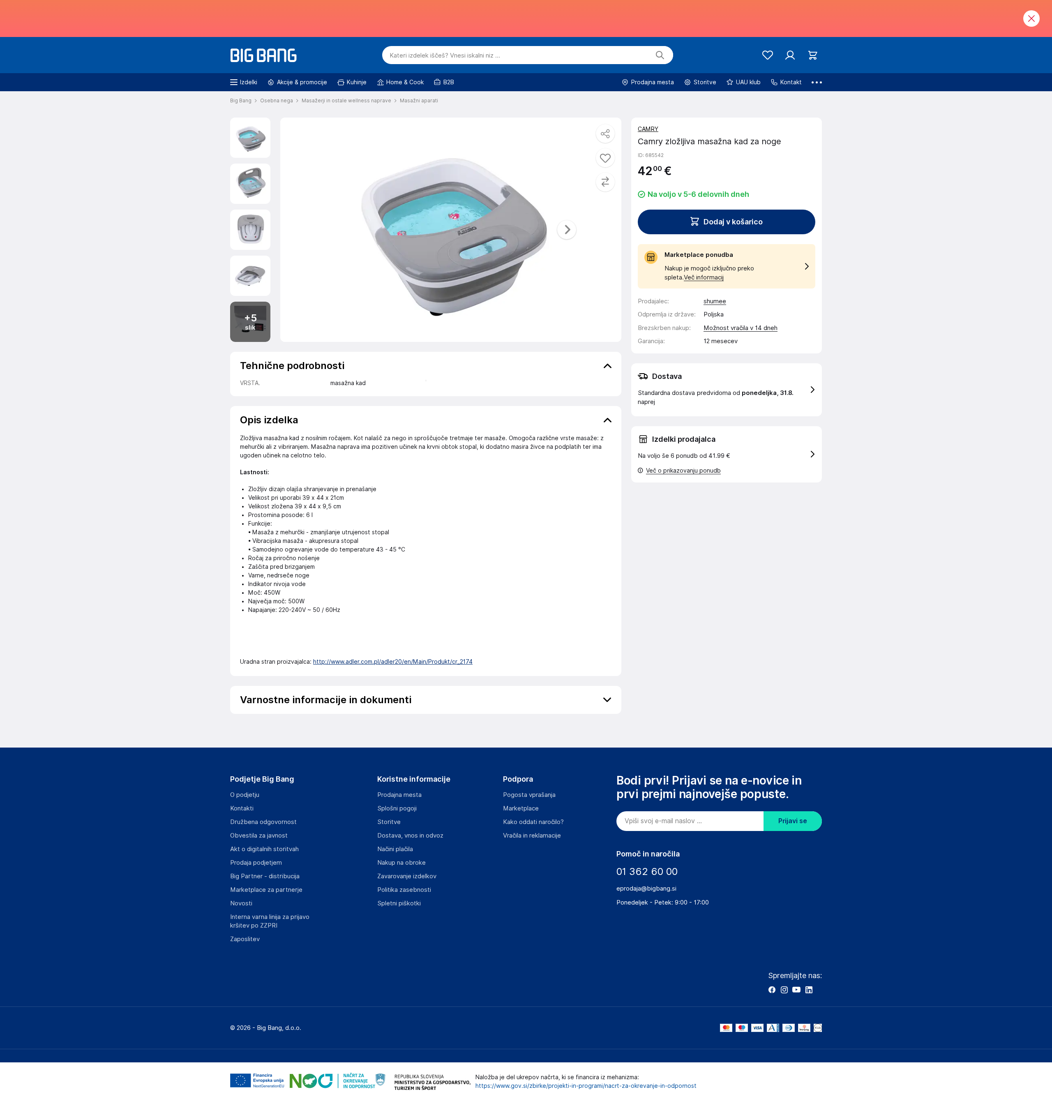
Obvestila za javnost (259, 835)
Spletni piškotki (399, 903)
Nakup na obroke (401, 862)
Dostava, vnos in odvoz (410, 835)
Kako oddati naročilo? (533, 822)
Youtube (796, 989)
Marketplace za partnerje (266, 889)
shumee (715, 301)
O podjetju (244, 795)
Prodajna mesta (399, 795)
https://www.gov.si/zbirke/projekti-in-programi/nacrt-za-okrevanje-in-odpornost (586, 1086)
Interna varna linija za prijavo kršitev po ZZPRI (269, 921)
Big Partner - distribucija (265, 876)
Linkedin (808, 989)
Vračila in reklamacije (532, 835)
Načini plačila (395, 849)
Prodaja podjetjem (256, 862)
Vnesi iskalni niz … (445, 55)
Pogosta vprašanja (529, 795)
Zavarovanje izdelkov (406, 876)
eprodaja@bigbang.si (646, 888)
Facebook (771, 989)
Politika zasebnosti (404, 889)
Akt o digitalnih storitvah (264, 849)
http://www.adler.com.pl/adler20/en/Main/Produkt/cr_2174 (393, 661)
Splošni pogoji (397, 808)
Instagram (784, 989)
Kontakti (242, 808)
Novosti (241, 903)
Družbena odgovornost (263, 822)
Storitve (389, 822)
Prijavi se (792, 821)
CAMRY (648, 129)
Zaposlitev (245, 939)
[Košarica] (812, 55)
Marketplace (521, 808)
